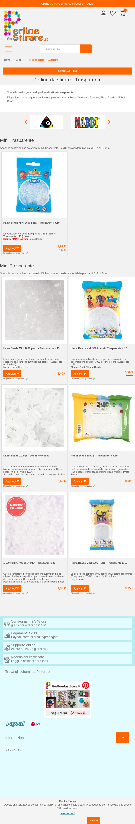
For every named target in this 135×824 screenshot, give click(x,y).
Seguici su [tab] (13, 749)
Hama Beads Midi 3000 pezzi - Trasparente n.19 (99, 348)
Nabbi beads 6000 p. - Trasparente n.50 (94, 455)
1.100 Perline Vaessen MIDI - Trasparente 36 (29, 562)
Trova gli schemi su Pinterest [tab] (27, 672)
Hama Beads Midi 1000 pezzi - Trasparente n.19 (31, 348)
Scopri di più (77, 579)
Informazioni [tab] (14, 738)
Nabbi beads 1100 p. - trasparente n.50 (26, 455)
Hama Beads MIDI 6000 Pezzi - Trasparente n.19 (99, 562)
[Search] (86, 48)
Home (7, 60)
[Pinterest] (67, 699)
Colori (18, 60)
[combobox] (58, 49)
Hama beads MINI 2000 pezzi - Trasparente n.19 (31, 222)
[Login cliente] (104, 14)
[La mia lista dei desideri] (113, 14)
